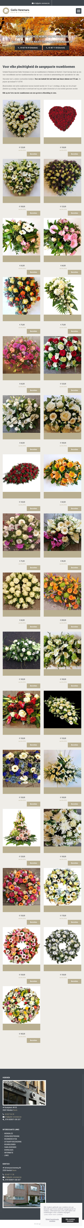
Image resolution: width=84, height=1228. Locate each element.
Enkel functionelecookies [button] (52, 1220)
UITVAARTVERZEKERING (12, 1142)
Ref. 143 (22, 495)
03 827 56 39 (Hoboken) (28, 48)
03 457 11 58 (9, 1175)
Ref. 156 (22, 791)
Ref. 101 (22, 200)
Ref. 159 (63, 791)
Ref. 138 (63, 377)
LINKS (6, 1155)
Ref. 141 (63, 436)
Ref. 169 (22, 909)
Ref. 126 (22, 259)
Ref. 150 (22, 673)
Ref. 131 (22, 318)
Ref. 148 (22, 613)
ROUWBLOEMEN (9, 1144)
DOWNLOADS (8, 1150)
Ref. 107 (63, 200)
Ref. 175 (22, 1027)
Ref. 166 (63, 850)
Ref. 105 (63, 141)
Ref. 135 (22, 377)
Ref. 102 (22, 141)
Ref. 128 (63, 259)
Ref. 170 (63, 909)
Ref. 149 (63, 613)
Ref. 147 (63, 554)
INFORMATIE (8, 1153)
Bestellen (33, 154)
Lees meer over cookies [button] (53, 1214)
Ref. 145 (63, 495)
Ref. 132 (63, 318)
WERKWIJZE (8, 1133)
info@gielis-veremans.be (42, 3)
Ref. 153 (22, 732)
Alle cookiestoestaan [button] (70, 1220)
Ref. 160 (22, 850)
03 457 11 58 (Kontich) (56, 48)
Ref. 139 (22, 436)
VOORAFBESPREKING (11, 1136)
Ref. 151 (63, 673)
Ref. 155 (63, 732)
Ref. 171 (22, 968)
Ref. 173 (63, 968)
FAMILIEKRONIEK (10, 1147)
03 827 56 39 (9, 1114)
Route (15, 1110)
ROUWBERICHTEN (10, 1139)
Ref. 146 (22, 554)
